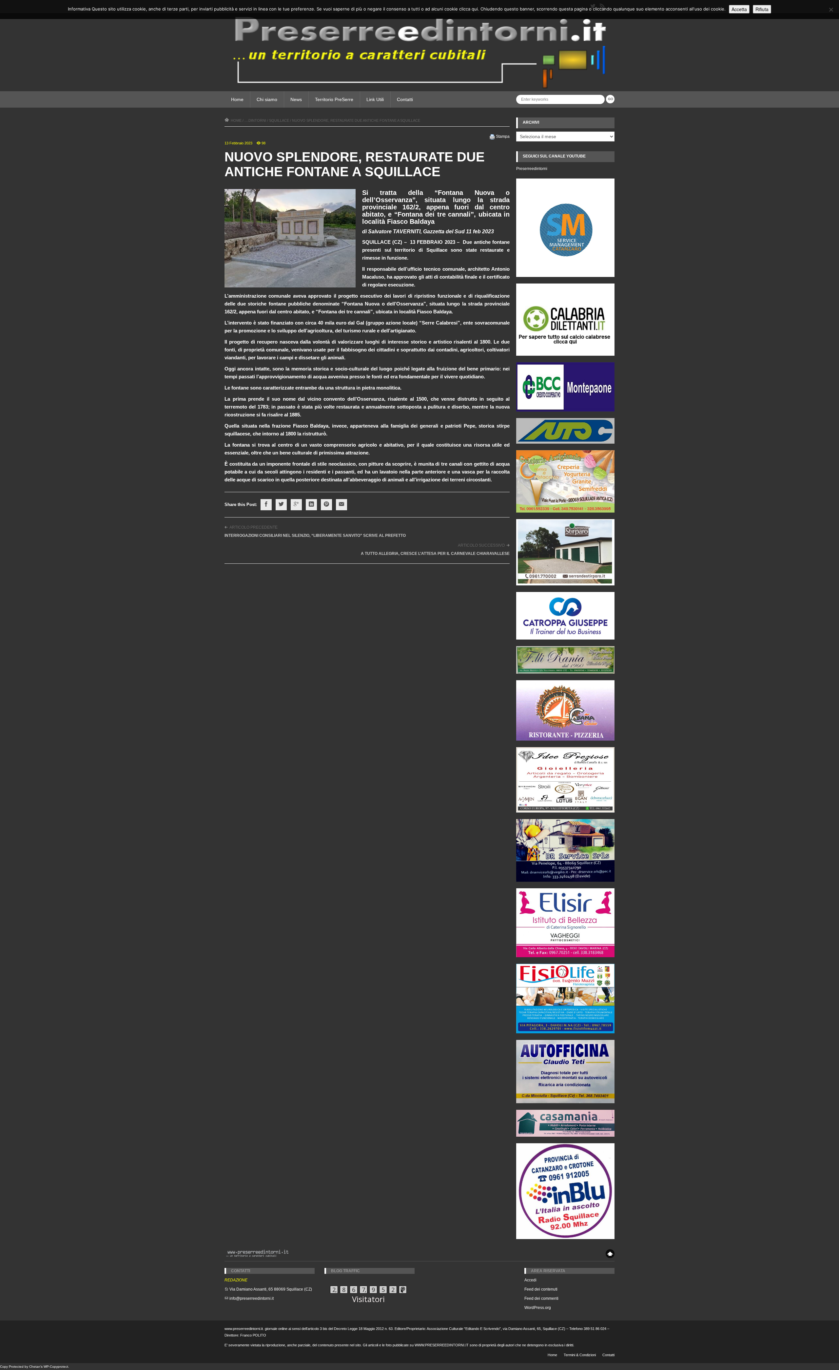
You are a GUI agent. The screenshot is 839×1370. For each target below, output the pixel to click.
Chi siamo (267, 99)
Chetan (34, 1366)
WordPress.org (537, 1307)
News (296, 99)
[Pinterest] (326, 505)
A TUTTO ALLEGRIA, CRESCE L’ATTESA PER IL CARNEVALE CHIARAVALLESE (435, 554)
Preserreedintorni (531, 168)
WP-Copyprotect (56, 1366)
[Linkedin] (311, 505)
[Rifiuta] (831, 9)
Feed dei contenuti (540, 1289)
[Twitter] (281, 505)
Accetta (739, 9)
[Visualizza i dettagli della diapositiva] (565, 320)
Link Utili (375, 99)
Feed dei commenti (541, 1298)
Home (237, 99)
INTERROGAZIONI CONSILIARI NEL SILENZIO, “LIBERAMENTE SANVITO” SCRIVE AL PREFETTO (315, 535)
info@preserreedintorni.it (251, 1298)
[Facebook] (266, 505)
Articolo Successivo (481, 545)
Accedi (530, 1280)
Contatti (405, 99)
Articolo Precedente (253, 527)
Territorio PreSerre (334, 99)
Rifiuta (762, 9)
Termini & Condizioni (580, 1355)
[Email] (341, 505)
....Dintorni (255, 120)
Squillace (279, 120)
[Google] (296, 505)
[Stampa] (492, 136)
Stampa (503, 136)
